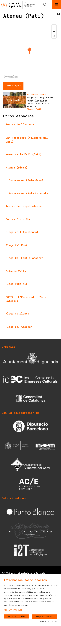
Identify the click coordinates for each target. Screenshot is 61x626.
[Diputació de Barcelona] (30, 426)
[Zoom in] (54, 27)
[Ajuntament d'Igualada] (30, 360)
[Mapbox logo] (11, 76)
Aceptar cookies (44, 616)
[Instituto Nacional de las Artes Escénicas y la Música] (30, 445)
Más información (13, 610)
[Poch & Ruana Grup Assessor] (30, 530)
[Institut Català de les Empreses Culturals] (30, 379)
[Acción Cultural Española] (30, 483)
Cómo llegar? (13, 85)
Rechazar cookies (16, 616)
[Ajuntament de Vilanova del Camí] (30, 464)
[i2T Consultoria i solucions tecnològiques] (30, 550)
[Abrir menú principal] (56, 4)
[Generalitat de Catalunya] (30, 398)
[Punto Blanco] (30, 511)
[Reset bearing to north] (54, 36)
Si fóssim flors (36, 94)
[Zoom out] (54, 31)
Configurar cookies (48, 621)
